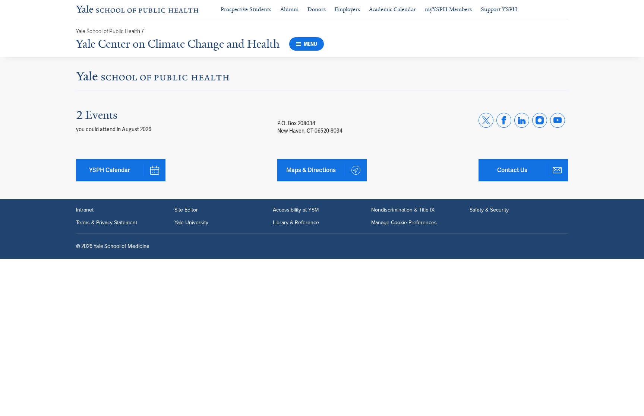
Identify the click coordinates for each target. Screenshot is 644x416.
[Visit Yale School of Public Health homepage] (152, 78)
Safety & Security (489, 210)
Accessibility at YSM (296, 210)
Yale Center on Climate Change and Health (178, 44)
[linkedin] (521, 120)
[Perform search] (563, 9)
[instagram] (539, 120)
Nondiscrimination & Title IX (403, 210)
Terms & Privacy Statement (106, 222)
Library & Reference (296, 222)
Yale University (191, 222)
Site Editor (186, 210)
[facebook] (503, 120)
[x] (486, 120)
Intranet (85, 210)
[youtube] (557, 120)
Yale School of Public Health (108, 31)
